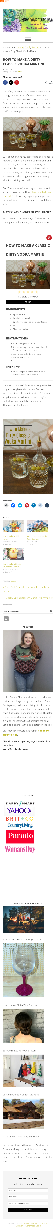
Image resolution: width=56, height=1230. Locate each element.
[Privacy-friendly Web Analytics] (5, 3)
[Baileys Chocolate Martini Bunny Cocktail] (37, 526)
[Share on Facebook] (5, 82)
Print (28, 302)
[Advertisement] (28, 773)
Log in (38, 1226)
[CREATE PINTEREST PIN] (49, 237)
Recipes (13, 581)
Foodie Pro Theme (31, 1223)
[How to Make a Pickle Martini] (13, 526)
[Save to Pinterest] (16, 82)
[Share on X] (11, 82)
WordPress (30, 1226)
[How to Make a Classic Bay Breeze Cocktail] (13, 554)
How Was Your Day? (28, 19)
